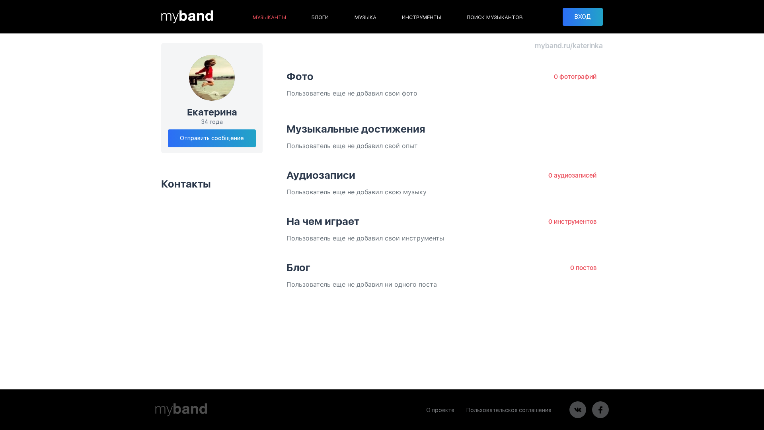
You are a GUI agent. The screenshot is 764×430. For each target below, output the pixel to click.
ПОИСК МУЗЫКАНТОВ (495, 17)
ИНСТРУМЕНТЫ (421, 17)
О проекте (440, 410)
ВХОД (583, 16)
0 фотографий (575, 76)
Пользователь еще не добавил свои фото (351, 93)
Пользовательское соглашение (509, 410)
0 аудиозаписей (572, 175)
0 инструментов (572, 221)
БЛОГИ (320, 17)
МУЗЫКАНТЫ (269, 17)
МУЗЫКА (365, 17)
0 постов (583, 268)
